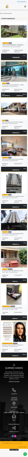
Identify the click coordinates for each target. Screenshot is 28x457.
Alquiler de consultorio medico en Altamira (12, 270)
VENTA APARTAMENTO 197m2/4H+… (13, 45)
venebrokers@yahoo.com (14, 424)
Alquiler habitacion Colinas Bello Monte (12, 307)
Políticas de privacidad (14, 381)
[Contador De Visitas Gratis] (14, 449)
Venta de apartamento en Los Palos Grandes (12, 159)
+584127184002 (14, 399)
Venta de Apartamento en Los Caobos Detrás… (13, 233)
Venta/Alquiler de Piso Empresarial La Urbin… (13, 84)
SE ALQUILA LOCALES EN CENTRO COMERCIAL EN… (12, 345)
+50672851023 (14, 397)
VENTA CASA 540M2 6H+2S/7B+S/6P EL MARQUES (12, 122)
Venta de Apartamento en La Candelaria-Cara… (13, 196)
